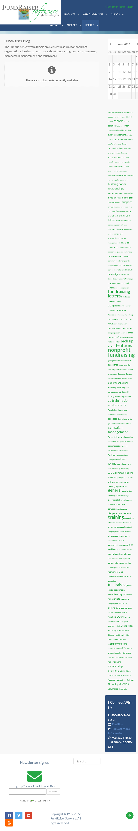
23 (110, 86)
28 (133, 86)
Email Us (117, 724)
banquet (111, 392)
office (130, 332)
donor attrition (114, 504)
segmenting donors (115, 193)
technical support (115, 328)
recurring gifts (113, 180)
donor (116, 621)
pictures (111, 536)
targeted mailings (115, 148)
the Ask (111, 144)
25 (119, 86)
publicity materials (121, 567)
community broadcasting (118, 545)
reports (118, 121)
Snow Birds (120, 522)
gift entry (111, 346)
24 (114, 86)
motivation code (120, 171)
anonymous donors (115, 157)
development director (121, 256)
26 (124, 86)
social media (119, 590)
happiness (112, 441)
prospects (121, 477)
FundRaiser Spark (125, 130)
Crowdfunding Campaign (123, 279)
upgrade (124, 671)
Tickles (121, 243)
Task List (130, 680)
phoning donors (120, 144)
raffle (125, 594)
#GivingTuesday (118, 558)
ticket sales (122, 509)
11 (119, 71)
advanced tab (122, 455)
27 (129, 86)
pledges (111, 513)
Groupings (114, 684)
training (116, 517)
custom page (119, 527)
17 (114, 79)
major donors (114, 662)
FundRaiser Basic (125, 265)
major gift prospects (117, 486)
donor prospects (123, 162)
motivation (112, 450)
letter (123, 175)
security (125, 491)
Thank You (112, 477)
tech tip (127, 341)
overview (120, 315)
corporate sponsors (119, 370)
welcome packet (114, 175)
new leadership (114, 468)
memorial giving (115, 572)
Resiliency (112, 388)
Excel (127, 243)
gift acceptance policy (124, 139)
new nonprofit (114, 337)
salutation (126, 423)
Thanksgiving (122, 415)
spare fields (119, 536)
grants (128, 220)
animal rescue (126, 500)
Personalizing (113, 437)
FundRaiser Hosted (115, 410)
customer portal (114, 247)
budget (114, 319)
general (115, 490)
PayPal (124, 379)
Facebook (112, 680)
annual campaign (120, 324)
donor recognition (121, 288)
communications (124, 472)
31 (114, 94)
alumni (125, 446)
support (127, 202)
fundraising (117, 585)
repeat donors (119, 117)
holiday (126, 635)
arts (116, 392)
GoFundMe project (115, 166)
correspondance (114, 379)
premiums (127, 675)
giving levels (113, 361)
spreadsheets (114, 238)
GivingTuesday (114, 306)
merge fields (118, 234)
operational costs (125, 657)
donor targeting (114, 446)
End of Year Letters (118, 382)
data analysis (123, 450)
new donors (113, 657)
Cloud (110, 639)
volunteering (115, 594)
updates (122, 392)
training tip (120, 400)
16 (110, 79)
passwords (124, 180)
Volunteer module (123, 531)
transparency (113, 459)
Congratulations (114, 202)
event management (117, 135)
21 (133, 79)
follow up (121, 319)
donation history (120, 153)
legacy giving (113, 265)
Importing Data (123, 388)
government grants (120, 482)
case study (127, 625)
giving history (122, 549)
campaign (125, 495)
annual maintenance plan (118, 207)
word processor (117, 405)
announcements (123, 513)
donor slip (123, 689)
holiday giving (117, 554)
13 (129, 71)
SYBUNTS (112, 112)
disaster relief (114, 500)
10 (114, 71)
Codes (124, 684)
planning (123, 437)
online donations (124, 653)
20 (129, 79)
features (124, 345)
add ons (120, 126)
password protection (124, 112)
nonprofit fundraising (121, 352)
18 (119, 79)
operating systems (124, 464)
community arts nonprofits (119, 261)
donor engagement (115, 225)
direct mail (122, 361)
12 (124, 71)
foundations (121, 680)
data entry (118, 675)
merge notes (121, 441)
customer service (114, 648)
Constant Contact (125, 374)
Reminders (112, 455)
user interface (121, 333)
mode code (120, 220)
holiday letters (121, 229)
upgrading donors (115, 283)
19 (124, 79)
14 (133, 71)
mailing (130, 437)
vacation (130, 175)
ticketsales (125, 297)
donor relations (120, 639)
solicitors (112, 418)
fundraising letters (119, 293)
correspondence (114, 612)
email (130, 379)
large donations (114, 301)
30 (110, 94)
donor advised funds (124, 608)
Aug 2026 (124, 44)
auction (130, 441)
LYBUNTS (121, 617)
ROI (124, 648)
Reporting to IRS (114, 630)
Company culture (117, 643)
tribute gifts (127, 198)
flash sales (122, 419)
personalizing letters (116, 270)
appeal (110, 117)
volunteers (113, 689)
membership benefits (117, 576)
